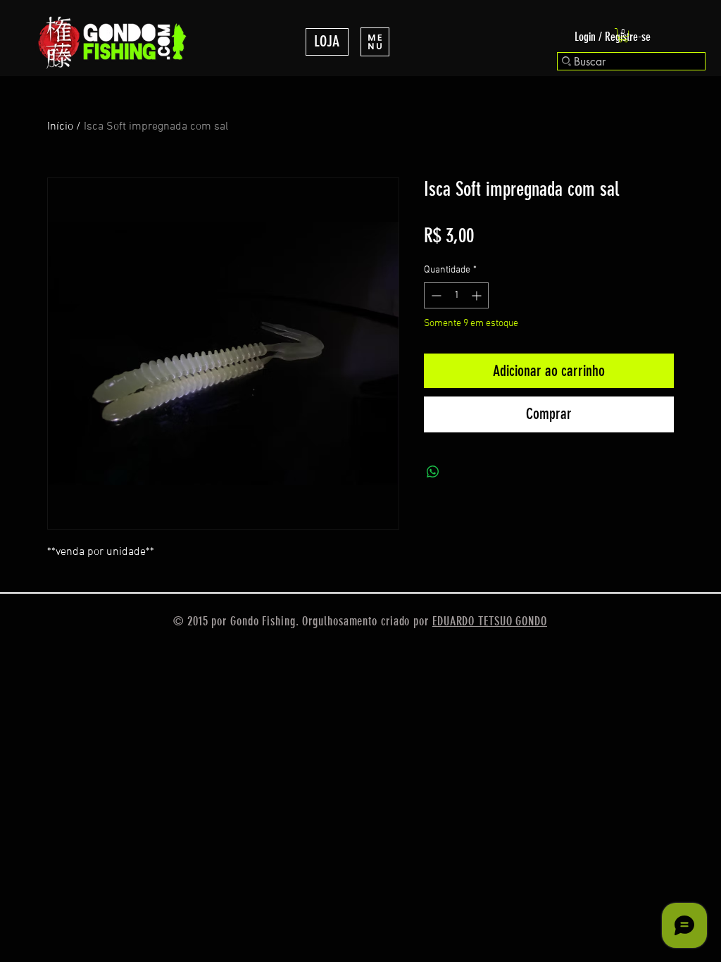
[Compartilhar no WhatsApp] (433, 471)
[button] (374, 41)
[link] (623, 35)
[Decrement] (435, 295)
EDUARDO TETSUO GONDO (489, 621)
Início (60, 127)
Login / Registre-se (613, 37)
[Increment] (478, 295)
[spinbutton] (456, 295)
